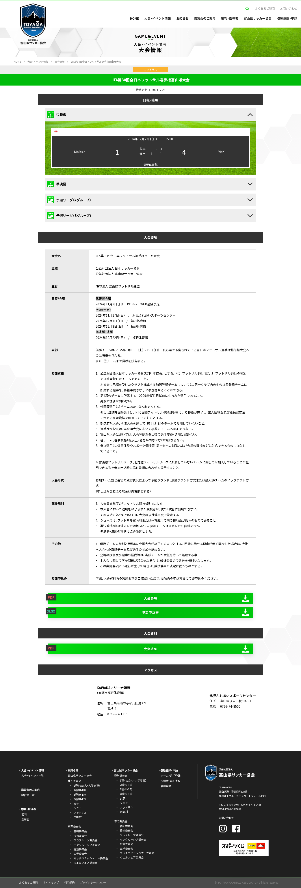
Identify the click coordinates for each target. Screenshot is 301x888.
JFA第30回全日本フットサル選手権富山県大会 (96, 61)
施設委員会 (80, 849)
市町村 (78, 817)
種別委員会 (120, 775)
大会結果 (150, 649)
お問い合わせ (288, 8)
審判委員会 (80, 831)
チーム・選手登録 (170, 775)
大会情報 (59, 61)
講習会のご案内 (205, 18)
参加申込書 (150, 612)
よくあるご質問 (265, 8)
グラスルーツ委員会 (85, 840)
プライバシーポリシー (93, 882)
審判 (24, 814)
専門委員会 (120, 821)
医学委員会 (80, 853)
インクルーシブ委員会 (87, 845)
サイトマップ (51, 882)
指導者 (25, 819)
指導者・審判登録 (170, 781)
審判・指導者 (229, 18)
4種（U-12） (80, 799)
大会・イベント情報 (157, 18)
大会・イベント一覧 (32, 775)
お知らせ (182, 18)
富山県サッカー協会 (257, 18)
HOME (134, 18)
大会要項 (150, 598)
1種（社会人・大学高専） (87, 785)
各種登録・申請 (287, 18)
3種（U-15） (80, 794)
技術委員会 (80, 836)
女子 (76, 803)
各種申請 (166, 786)
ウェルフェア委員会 (85, 862)
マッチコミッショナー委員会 (91, 858)
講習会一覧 (28, 795)
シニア (78, 808)
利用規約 (69, 882)
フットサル (80, 812)
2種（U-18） (80, 790)
